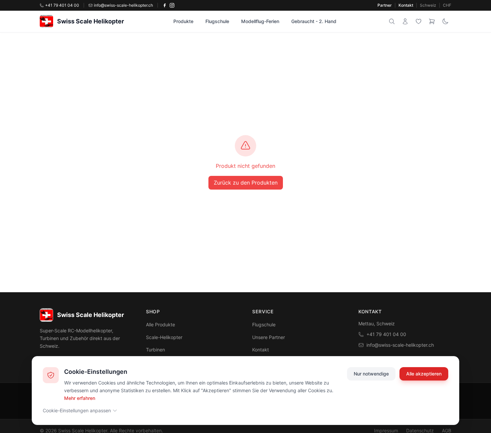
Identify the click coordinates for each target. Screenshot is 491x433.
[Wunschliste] (419, 21)
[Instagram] (172, 5)
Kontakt (405, 5)
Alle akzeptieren (424, 373)
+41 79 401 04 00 (386, 334)
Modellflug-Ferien (260, 21)
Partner (384, 5)
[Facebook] (164, 5)
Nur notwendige (371, 373)
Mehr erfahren (79, 398)
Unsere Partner (268, 337)
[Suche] (392, 21)
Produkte (183, 21)
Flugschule (217, 21)
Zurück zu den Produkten (246, 182)
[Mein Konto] (405, 21)
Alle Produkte (160, 324)
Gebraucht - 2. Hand (313, 21)
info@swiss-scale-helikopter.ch (400, 345)
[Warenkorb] (432, 21)
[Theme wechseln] (445, 21)
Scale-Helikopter (164, 337)
